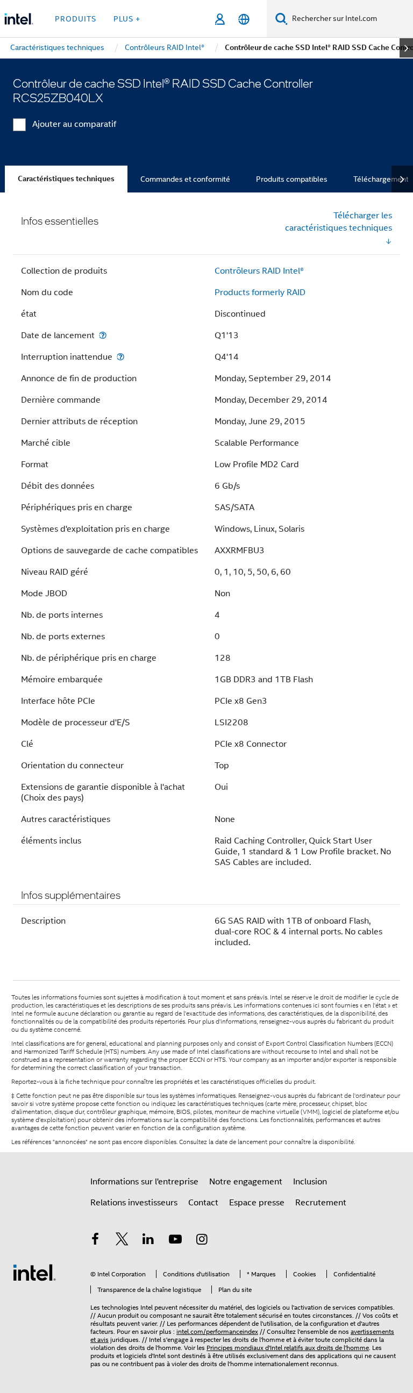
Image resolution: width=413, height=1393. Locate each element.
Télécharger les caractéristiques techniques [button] (338, 221)
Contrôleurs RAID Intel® (259, 271)
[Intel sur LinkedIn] (148, 1241)
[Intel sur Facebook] (95, 1241)
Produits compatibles (291, 179)
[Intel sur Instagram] (202, 1241)
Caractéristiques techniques (66, 179)
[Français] (244, 19)
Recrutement (320, 1202)
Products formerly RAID (260, 292)
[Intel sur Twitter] (122, 1241)
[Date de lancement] (103, 335)
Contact (203, 1202)
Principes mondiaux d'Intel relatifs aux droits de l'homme (287, 1348)
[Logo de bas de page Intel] (34, 1272)
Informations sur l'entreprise (144, 1181)
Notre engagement (245, 1181)
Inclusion (310, 1181)
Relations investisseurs (133, 1202)
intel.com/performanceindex (217, 1331)
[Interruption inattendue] (120, 356)
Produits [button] (75, 19)
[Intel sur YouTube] (175, 1241)
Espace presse (256, 1202)
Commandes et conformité (185, 179)
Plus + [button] (126, 19)
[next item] (406, 48)
